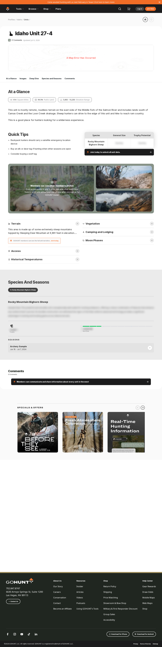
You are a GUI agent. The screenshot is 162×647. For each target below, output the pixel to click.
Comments (70, 78)
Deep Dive (34, 78)
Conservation (59, 639)
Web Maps (147, 645)
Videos (79, 639)
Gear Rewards (149, 628)
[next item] (143, 562)
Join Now (150, 9)
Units (26, 20)
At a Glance (11, 78)
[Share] (145, 19)
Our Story (58, 628)
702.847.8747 (13, 630)
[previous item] (138, 562)
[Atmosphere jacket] (83, 586)
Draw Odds (147, 634)
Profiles (11, 20)
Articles (80, 634)
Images (23, 78)
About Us (57, 623)
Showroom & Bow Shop (114, 645)
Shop (105, 623)
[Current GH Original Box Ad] (37, 586)
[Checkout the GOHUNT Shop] (128, 8)
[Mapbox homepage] (14, 68)
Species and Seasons (52, 78)
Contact (57, 645)
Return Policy (109, 628)
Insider (79, 628)
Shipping (107, 634)
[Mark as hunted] (151, 19)
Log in (139, 9)
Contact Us (14, 643)
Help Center (147, 623)
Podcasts (80, 645)
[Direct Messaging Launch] (128, 586)
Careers (57, 634)
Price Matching (110, 639)
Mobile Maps (148, 639)
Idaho (19, 20)
